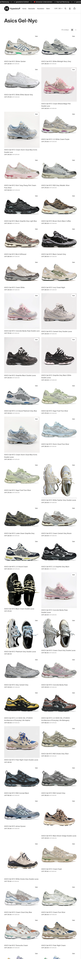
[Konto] (70, 8)
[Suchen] (65, 8)
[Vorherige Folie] (7, 46)
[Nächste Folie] (36, 46)
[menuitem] (48, 8)
